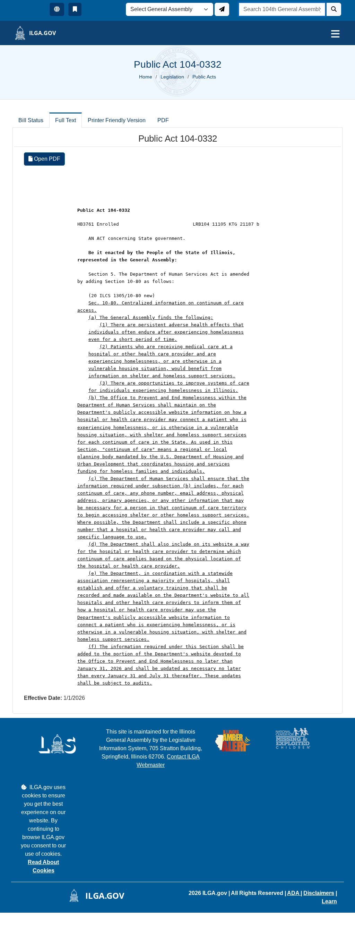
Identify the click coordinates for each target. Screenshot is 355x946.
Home (145, 76)
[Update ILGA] (222, 9)
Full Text (65, 120)
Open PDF (46, 159)
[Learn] (74, 9)
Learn (329, 901)
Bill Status (30, 120)
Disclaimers (318, 893)
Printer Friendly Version (117, 120)
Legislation (172, 76)
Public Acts (204, 76)
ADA (294, 893)
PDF (163, 120)
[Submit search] (334, 9)
